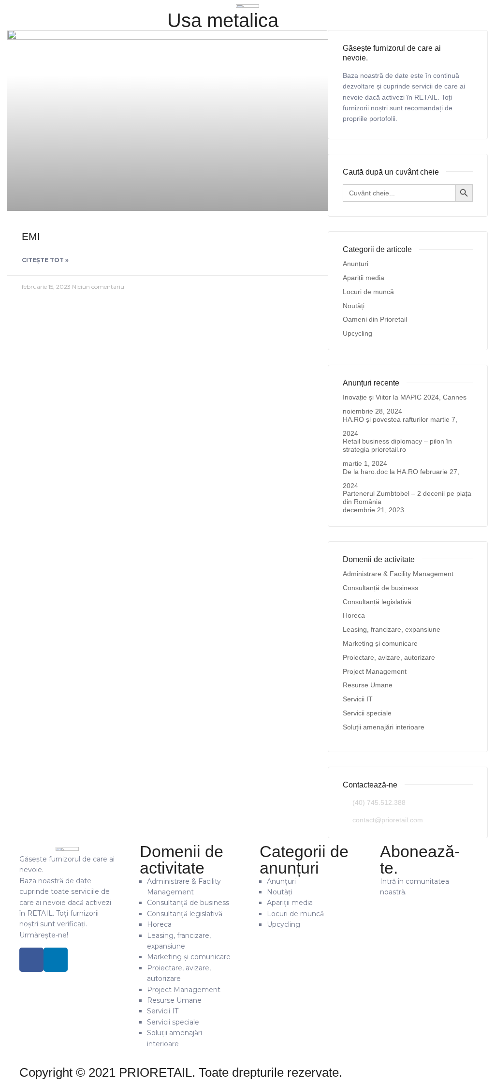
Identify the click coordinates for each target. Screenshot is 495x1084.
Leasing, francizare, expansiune (391, 629)
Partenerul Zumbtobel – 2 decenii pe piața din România (407, 497)
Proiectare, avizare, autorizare (389, 657)
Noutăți (353, 306)
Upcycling (357, 333)
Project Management (375, 671)
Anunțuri (355, 263)
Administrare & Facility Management (398, 574)
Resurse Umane (368, 685)
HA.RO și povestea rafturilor (385, 419)
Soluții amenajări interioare (383, 727)
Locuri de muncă (368, 292)
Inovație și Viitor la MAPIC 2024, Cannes (404, 397)
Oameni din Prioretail (375, 319)
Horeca (354, 615)
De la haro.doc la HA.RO (380, 471)
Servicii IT (358, 699)
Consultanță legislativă (377, 602)
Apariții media (363, 278)
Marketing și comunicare (380, 643)
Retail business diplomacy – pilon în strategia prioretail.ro (397, 445)
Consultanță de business (380, 588)
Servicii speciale (367, 713)
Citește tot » (45, 260)
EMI (31, 236)
